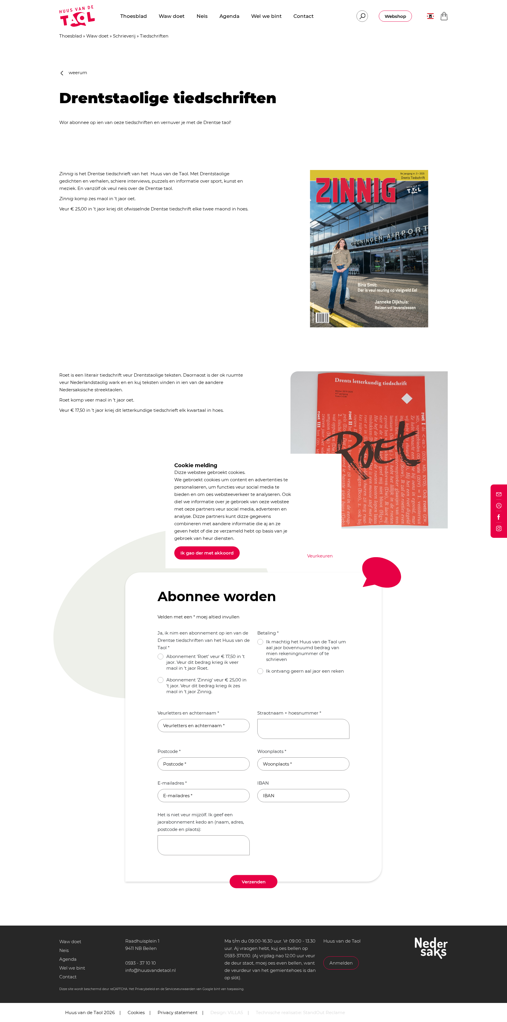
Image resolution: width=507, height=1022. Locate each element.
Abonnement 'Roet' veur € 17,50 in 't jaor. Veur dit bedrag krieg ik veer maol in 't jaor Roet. (205, 662)
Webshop (395, 16)
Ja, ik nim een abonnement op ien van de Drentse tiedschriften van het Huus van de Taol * (204, 640)
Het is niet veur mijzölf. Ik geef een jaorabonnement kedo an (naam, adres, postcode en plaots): (201, 822)
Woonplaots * (271, 751)
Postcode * (169, 751)
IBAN (263, 783)
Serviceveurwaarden (180, 989)
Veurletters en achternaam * (188, 713)
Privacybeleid (145, 989)
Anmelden (341, 963)
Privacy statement (177, 1012)
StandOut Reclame (324, 1012)
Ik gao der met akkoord (207, 553)
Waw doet (97, 36)
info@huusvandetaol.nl (150, 970)
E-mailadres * (172, 783)
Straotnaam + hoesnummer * (289, 713)
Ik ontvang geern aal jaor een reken (305, 671)
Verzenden (254, 882)
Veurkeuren (320, 556)
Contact (68, 977)
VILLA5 (235, 1012)
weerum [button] (77, 72)
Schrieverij (124, 36)
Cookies (136, 1012)
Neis (64, 950)
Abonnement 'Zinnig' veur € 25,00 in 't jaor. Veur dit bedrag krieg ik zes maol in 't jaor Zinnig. (206, 685)
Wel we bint (72, 968)
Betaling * (268, 633)
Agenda (68, 959)
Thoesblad (70, 36)
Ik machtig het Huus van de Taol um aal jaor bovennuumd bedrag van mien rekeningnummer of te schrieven (306, 650)
